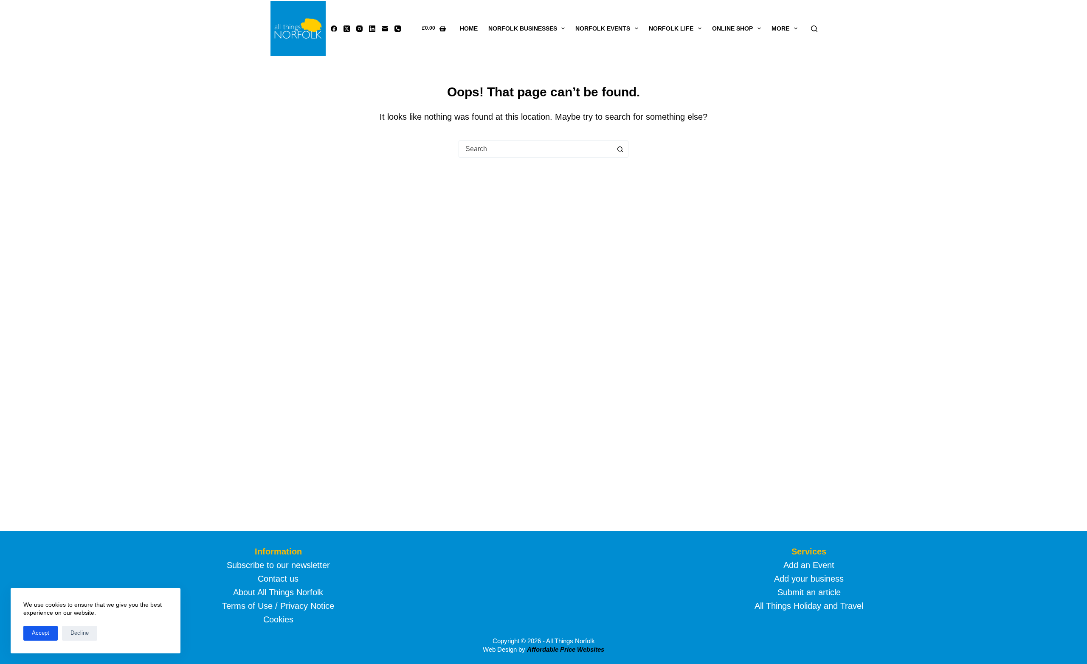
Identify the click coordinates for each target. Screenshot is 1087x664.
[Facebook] (334, 28)
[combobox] (535, 149)
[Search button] (620, 149)
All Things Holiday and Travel (809, 606)
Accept (40, 633)
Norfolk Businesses (522, 28)
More (780, 28)
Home (469, 28)
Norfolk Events (602, 28)
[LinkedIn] (372, 28)
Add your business (809, 578)
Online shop (732, 28)
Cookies (278, 619)
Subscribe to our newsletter (278, 565)
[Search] (814, 28)
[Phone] (397, 28)
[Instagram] (359, 28)
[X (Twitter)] (347, 28)
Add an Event (808, 565)
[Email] (385, 28)
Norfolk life (671, 28)
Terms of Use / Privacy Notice (278, 606)
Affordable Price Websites (565, 649)
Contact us (278, 578)
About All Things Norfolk (278, 592)
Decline (79, 633)
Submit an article (809, 592)
